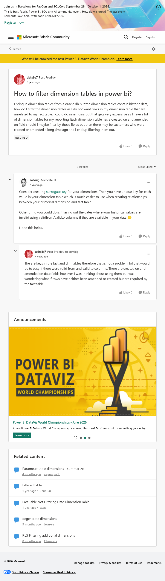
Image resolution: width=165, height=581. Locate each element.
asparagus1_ (52, 474)
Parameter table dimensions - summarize (53, 468)
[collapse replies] (9, 179)
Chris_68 (45, 491)
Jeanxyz (49, 524)
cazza (43, 507)
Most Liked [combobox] (147, 167)
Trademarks (154, 562)
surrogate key (56, 191)
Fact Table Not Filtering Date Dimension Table (55, 502)
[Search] (126, 37)
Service (17, 48)
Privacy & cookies (110, 562)
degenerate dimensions (39, 518)
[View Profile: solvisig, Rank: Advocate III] (23, 182)
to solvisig (71, 252)
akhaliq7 (32, 77)
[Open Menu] (154, 49)
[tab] (80, 438)
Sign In (150, 37)
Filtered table (32, 485)
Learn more (124, 59)
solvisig (34, 180)
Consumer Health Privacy (59, 572)
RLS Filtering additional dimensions (48, 535)
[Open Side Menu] (11, 37)
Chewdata (50, 541)
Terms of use (134, 562)
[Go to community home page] (43, 37)
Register (137, 37)
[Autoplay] (75, 438)
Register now (14, 22)
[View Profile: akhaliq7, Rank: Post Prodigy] (19, 79)
